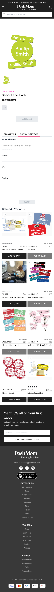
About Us (27, 537)
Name (5, 155)
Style (27, 506)
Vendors (27, 544)
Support (27, 555)
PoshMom (27, 525)
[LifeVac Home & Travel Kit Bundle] (14, 224)
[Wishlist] (5, 214)
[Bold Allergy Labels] (40, 272)
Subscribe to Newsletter (27, 439)
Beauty (27, 498)
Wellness (27, 502)
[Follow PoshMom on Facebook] (27, 468)
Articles (27, 548)
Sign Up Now (41, 2)
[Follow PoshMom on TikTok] (33, 468)
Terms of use (27, 571)
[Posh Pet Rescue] (27, 475)
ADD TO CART (14, 256)
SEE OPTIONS (14, 399)
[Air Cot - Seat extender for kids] (14, 272)
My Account (27, 563)
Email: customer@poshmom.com (27, 462)
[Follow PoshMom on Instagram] (21, 468)
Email (4, 167)
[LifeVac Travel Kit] (40, 368)
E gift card (27, 533)
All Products (27, 487)
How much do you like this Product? (17, 146)
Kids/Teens (27, 495)
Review (5, 178)
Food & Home (27, 517)
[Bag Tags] (40, 224)
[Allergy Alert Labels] (14, 320)
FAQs (27, 567)
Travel (27, 510)
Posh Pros (27, 540)
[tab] (10, 134)
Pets (27, 513)
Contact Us (27, 560)
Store (27, 529)
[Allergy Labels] (14, 368)
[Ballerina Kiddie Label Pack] (40, 320)
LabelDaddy (8, 91)
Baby (27, 491)
